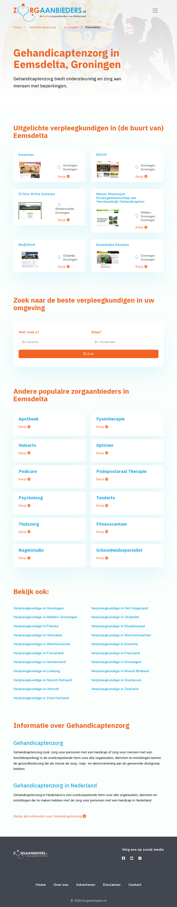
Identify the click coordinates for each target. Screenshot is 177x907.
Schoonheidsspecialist (119, 550)
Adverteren (85, 884)
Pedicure (28, 471)
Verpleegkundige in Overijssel (116, 680)
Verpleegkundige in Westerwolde (41, 644)
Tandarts (105, 498)
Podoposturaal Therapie (121, 471)
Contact (134, 884)
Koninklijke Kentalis (112, 244)
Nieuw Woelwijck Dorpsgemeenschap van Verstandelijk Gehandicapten (120, 198)
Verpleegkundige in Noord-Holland (42, 680)
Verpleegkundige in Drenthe (114, 644)
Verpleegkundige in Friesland (115, 653)
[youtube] (131, 858)
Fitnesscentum (111, 524)
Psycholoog (31, 498)
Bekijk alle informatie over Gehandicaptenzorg (48, 816)
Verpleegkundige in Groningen (38, 608)
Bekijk (62, 177)
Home (17, 27)
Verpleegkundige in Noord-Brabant (120, 671)
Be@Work (27, 244)
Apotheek (29, 419)
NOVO (101, 154)
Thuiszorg (29, 524)
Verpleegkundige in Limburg (36, 671)
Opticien (104, 445)
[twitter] (139, 858)
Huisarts (27, 445)
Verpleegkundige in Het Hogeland (119, 608)
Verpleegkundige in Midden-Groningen (45, 617)
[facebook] (123, 858)
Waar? (96, 332)
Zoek (90, 354)
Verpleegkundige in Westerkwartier (121, 635)
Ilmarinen (26, 154)
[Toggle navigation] (155, 10)
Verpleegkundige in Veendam (37, 635)
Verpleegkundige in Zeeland (114, 689)
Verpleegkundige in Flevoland (38, 653)
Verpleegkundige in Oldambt (115, 617)
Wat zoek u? (29, 332)
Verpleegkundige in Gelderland (39, 662)
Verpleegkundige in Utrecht (36, 689)
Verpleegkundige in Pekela (35, 626)
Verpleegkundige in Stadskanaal (118, 626)
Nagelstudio (31, 550)
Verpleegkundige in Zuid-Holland (41, 698)
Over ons (61, 884)
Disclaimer (112, 884)
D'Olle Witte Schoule (37, 194)
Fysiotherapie (110, 419)
